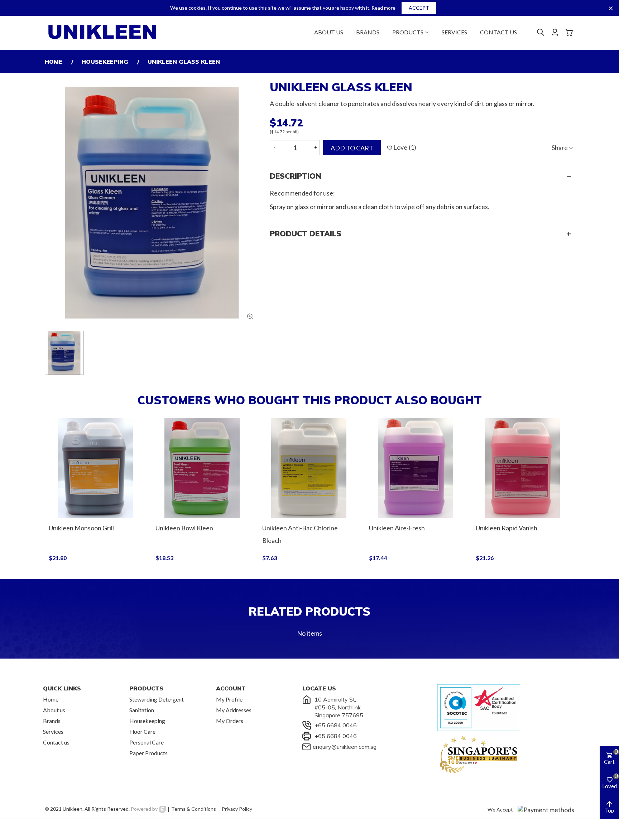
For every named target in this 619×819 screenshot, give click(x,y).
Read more (383, 8)
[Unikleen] (102, 31)
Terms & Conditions (193, 809)
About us (328, 32)
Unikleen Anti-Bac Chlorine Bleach (300, 534)
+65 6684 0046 (336, 725)
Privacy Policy (237, 809)
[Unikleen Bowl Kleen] (202, 468)
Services (454, 32)
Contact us (498, 32)
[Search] (540, 31)
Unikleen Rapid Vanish (506, 528)
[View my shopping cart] (570, 32)
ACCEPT (419, 8)
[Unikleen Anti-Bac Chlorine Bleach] (309, 468)
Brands (367, 32)
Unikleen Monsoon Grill (81, 528)
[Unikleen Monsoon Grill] (95, 468)
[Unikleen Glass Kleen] (250, 316)
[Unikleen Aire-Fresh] (415, 468)
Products (407, 32)
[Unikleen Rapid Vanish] (522, 468)
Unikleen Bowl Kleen (184, 528)
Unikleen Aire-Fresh (397, 528)
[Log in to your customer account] (551, 32)
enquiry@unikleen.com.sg (344, 746)
